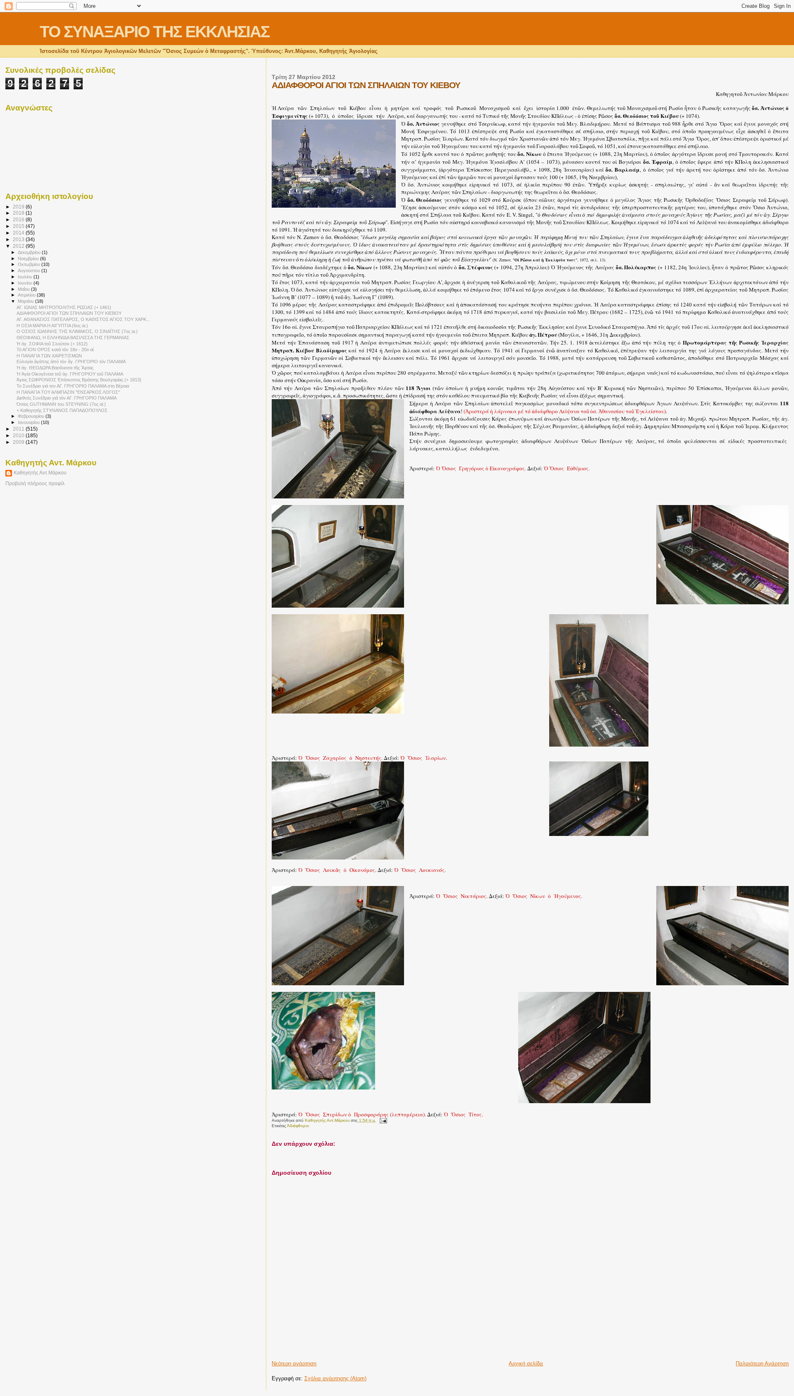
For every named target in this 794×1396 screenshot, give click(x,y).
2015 (19, 226)
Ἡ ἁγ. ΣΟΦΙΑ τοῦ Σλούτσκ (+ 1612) (52, 343)
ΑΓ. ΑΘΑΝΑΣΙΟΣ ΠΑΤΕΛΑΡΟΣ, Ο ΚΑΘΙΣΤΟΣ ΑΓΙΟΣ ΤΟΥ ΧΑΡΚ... (83, 319)
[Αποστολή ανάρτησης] (383, 1120)
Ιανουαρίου (29, 422)
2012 (19, 246)
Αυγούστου (29, 270)
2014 (19, 232)
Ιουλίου (25, 276)
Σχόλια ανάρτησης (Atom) (335, 1378)
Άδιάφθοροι (298, 1125)
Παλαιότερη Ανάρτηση (762, 1363)
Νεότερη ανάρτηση (294, 1363)
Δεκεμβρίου (30, 252)
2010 (19, 435)
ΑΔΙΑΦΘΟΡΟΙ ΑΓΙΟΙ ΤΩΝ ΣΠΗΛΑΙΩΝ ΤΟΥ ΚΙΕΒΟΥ (69, 313)
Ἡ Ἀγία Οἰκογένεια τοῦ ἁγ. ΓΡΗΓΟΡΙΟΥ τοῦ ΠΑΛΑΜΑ (70, 373)
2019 (19, 206)
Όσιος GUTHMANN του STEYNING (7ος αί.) (61, 404)
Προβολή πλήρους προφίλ (35, 483)
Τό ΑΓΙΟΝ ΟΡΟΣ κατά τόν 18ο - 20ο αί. (56, 349)
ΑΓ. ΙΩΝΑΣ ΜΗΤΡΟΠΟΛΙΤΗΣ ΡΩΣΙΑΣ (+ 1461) (64, 307)
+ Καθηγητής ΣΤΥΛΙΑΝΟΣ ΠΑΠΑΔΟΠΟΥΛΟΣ (62, 410)
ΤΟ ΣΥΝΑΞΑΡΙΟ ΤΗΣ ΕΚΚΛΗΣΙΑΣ (154, 32)
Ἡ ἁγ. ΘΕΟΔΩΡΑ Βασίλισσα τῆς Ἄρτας (55, 367)
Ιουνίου (25, 282)
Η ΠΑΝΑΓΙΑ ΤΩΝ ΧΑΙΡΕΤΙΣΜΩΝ (49, 355)
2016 (19, 219)
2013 (19, 239)
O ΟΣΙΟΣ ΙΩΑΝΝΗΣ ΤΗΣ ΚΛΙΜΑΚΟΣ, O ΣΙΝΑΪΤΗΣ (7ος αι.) (77, 331)
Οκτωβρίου (29, 264)
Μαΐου (24, 289)
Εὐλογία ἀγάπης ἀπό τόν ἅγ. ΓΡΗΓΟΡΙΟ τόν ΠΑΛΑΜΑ (71, 361)
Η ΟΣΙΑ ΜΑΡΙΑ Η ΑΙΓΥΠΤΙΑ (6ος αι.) (52, 325)
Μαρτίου (26, 301)
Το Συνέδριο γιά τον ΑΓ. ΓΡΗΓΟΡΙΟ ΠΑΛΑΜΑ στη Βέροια (73, 385)
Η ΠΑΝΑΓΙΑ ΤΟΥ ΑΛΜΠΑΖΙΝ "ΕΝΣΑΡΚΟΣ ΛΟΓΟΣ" (68, 392)
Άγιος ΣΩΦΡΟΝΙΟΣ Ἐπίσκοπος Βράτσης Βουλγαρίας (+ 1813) (79, 379)
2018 (19, 213)
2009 (19, 442)
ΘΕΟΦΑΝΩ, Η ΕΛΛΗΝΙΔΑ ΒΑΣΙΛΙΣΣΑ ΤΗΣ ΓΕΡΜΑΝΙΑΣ (73, 337)
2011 (19, 428)
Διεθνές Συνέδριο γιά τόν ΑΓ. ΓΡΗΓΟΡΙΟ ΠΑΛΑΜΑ (67, 397)
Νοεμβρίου (29, 258)
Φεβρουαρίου (31, 416)
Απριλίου (27, 294)
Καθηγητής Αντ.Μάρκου (40, 473)
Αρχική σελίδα (526, 1363)
